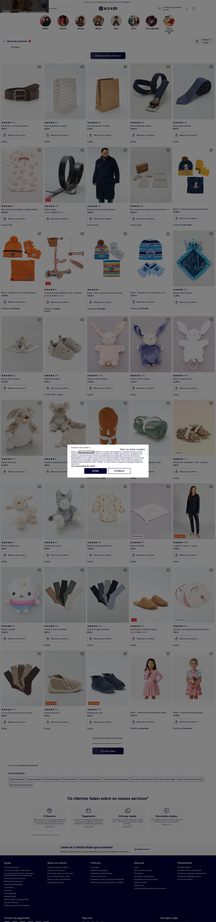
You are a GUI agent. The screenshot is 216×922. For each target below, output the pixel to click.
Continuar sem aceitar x (80, 447)
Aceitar (95, 471)
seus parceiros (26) (86, 452)
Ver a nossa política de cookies (83, 466)
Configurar (119, 471)
